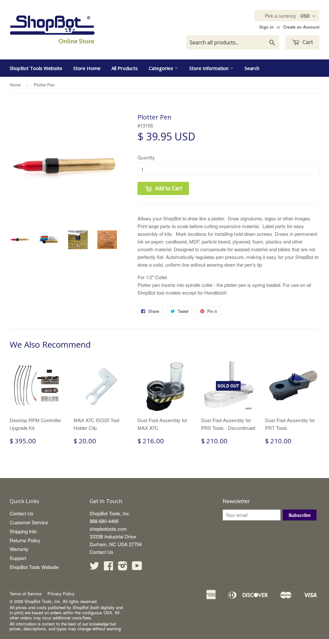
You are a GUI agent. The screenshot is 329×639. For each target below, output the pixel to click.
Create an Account (301, 27)
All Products (124, 68)
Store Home (87, 68)
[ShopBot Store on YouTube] (137, 567)
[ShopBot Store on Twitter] (94, 567)
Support (18, 558)
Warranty (19, 549)
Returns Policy (25, 540)
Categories (161, 68)
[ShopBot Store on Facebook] (108, 567)
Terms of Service (25, 593)
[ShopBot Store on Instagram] (123, 567)
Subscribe (300, 515)
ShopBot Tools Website (36, 68)
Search (252, 68)
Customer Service (29, 522)
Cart (307, 42)
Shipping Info (23, 531)
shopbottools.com (108, 528)
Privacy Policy (61, 593)
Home (15, 85)
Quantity (146, 157)
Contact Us (21, 513)
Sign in (266, 27)
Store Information (209, 68)
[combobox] (232, 42)
